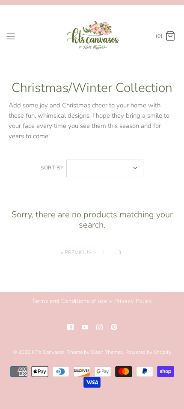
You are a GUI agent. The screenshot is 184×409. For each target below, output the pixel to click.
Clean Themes (107, 352)
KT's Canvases (48, 352)
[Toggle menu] (10, 36)
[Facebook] (70, 327)
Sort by (52, 167)
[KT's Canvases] (92, 36)
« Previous (76, 252)
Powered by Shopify (148, 352)
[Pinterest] (114, 327)
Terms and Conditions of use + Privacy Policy (92, 301)
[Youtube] (85, 327)
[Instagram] (99, 327)
